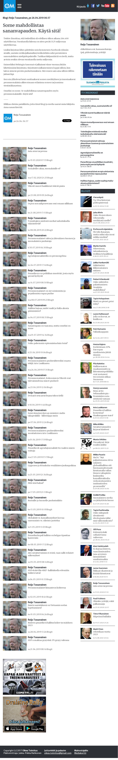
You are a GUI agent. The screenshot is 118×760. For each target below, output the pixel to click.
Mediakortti (80, 753)
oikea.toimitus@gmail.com (57, 753)
